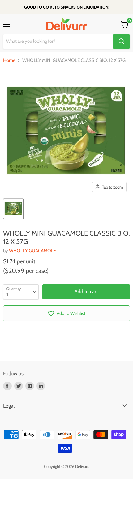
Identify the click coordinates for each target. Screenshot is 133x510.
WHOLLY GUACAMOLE (32, 250)
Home (9, 60)
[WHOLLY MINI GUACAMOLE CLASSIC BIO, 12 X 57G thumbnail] (13, 209)
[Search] (121, 41)
